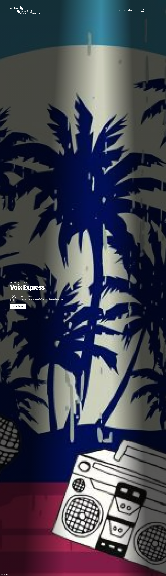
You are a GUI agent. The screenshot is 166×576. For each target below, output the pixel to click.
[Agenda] (136, 10)
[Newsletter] (142, 10)
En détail (18, 306)
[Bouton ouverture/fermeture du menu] (154, 10)
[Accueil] (25, 10)
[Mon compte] (148, 10)
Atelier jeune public (19, 282)
